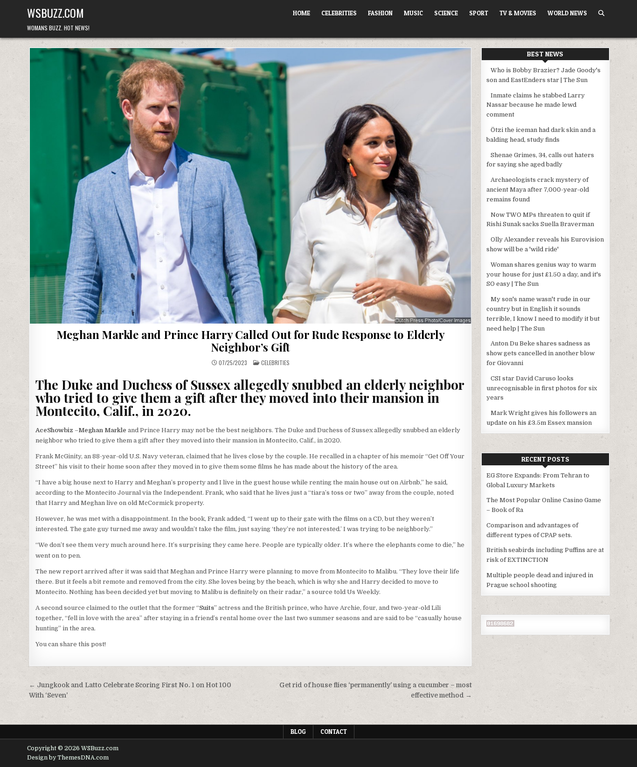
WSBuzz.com (55, 12)
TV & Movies (517, 13)
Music (413, 13)
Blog (298, 731)
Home (301, 13)
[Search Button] (601, 13)
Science (446, 13)
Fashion (380, 13)
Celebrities (339, 13)
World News (567, 13)
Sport (478, 13)
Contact (333, 731)
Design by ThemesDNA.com (68, 757)
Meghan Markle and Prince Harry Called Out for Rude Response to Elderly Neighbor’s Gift (250, 340)
